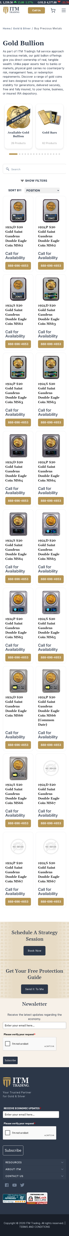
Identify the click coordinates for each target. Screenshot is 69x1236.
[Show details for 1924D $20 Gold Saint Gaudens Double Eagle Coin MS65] (51, 524)
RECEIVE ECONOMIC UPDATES (22, 1108)
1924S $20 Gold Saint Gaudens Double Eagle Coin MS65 (48, 628)
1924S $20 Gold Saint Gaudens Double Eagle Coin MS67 (48, 872)
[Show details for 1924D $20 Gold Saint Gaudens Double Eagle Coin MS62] (18, 210)
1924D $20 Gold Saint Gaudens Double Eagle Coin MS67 (48, 794)
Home (7, 28)
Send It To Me (34, 989)
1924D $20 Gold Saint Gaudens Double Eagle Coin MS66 (16, 706)
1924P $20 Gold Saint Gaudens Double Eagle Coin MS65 (16, 628)
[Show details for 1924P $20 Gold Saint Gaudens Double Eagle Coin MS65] (18, 602)
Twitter (22, 1185)
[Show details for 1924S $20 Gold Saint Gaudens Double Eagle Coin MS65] (51, 602)
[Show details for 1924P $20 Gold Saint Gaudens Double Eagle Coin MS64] (51, 445)
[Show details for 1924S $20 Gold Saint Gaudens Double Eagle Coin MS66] (18, 768)
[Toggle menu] (63, 10)
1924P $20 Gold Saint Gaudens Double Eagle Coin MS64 (48, 471)
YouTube (14, 1185)
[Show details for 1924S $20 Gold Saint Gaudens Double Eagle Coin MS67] (51, 846)
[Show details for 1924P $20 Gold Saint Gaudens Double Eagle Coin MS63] (18, 367)
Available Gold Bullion (18, 134)
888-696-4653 (18, 265)
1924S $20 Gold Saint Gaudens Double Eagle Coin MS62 (16, 315)
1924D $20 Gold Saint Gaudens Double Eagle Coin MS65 (48, 550)
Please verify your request (19, 1034)
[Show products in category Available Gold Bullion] (18, 117)
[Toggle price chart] (35, 2)
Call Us (36, 10)
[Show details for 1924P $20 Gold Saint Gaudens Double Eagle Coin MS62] (51, 210)
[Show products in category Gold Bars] (49, 117)
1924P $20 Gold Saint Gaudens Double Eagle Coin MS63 (16, 393)
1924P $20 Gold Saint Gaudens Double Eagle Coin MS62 (48, 236)
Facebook (7, 1185)
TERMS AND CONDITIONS (34, 1226)
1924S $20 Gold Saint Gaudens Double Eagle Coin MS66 (16, 794)
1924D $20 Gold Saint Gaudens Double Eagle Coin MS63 (48, 315)
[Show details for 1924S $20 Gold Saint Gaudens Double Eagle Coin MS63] (51, 367)
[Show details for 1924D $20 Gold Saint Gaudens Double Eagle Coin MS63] (51, 289)
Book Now (34, 950)
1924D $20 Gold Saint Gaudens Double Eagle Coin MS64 (16, 471)
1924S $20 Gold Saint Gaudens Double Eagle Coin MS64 (16, 550)
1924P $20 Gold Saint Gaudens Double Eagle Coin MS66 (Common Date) (48, 711)
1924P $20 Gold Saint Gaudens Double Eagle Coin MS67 (16, 872)
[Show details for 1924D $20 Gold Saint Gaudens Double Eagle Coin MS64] (18, 445)
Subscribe (10, 1060)
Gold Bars (49, 132)
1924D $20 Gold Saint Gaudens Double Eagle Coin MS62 (16, 236)
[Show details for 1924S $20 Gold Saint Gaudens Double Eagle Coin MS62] (18, 289)
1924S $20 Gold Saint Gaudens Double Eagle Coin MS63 (48, 393)
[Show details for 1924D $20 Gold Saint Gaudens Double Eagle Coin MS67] (51, 768)
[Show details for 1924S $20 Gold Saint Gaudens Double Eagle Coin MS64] (18, 524)
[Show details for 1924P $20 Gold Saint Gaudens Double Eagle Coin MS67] (18, 846)
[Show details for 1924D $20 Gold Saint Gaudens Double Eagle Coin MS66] (18, 680)
